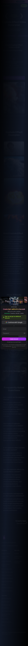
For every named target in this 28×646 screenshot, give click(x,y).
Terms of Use (8, 346)
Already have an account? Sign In (14, 342)
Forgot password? (22, 336)
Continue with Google (15, 322)
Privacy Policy (19, 344)
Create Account (14, 339)
